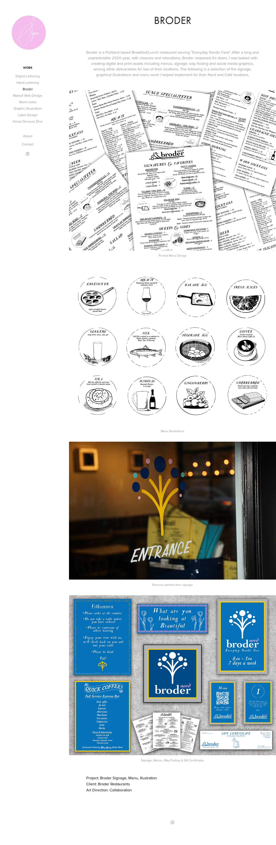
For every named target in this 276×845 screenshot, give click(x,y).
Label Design (28, 114)
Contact (28, 144)
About (27, 136)
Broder (28, 89)
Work (27, 68)
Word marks (27, 102)
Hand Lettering (27, 82)
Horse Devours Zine (27, 121)
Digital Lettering (28, 76)
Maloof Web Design (27, 95)
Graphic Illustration (28, 108)
